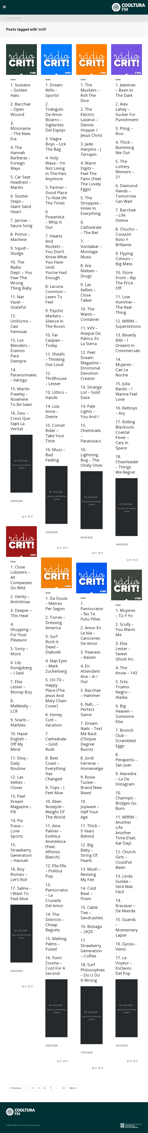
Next (72, 1088)
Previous (16, 1088)
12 (63, 1088)
